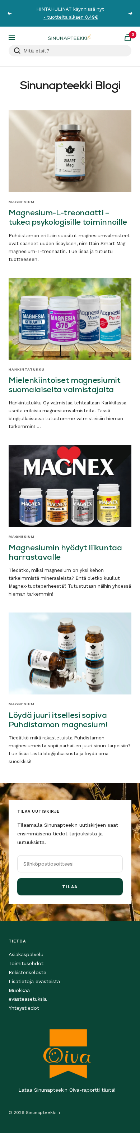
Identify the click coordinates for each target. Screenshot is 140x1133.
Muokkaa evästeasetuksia (28, 994)
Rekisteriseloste (27, 972)
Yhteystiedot (24, 1008)
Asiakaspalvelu (26, 954)
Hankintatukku (27, 369)
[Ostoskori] (127, 37)
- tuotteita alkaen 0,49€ (70, 17)
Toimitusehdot (26, 963)
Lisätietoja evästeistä (34, 981)
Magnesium (21, 202)
